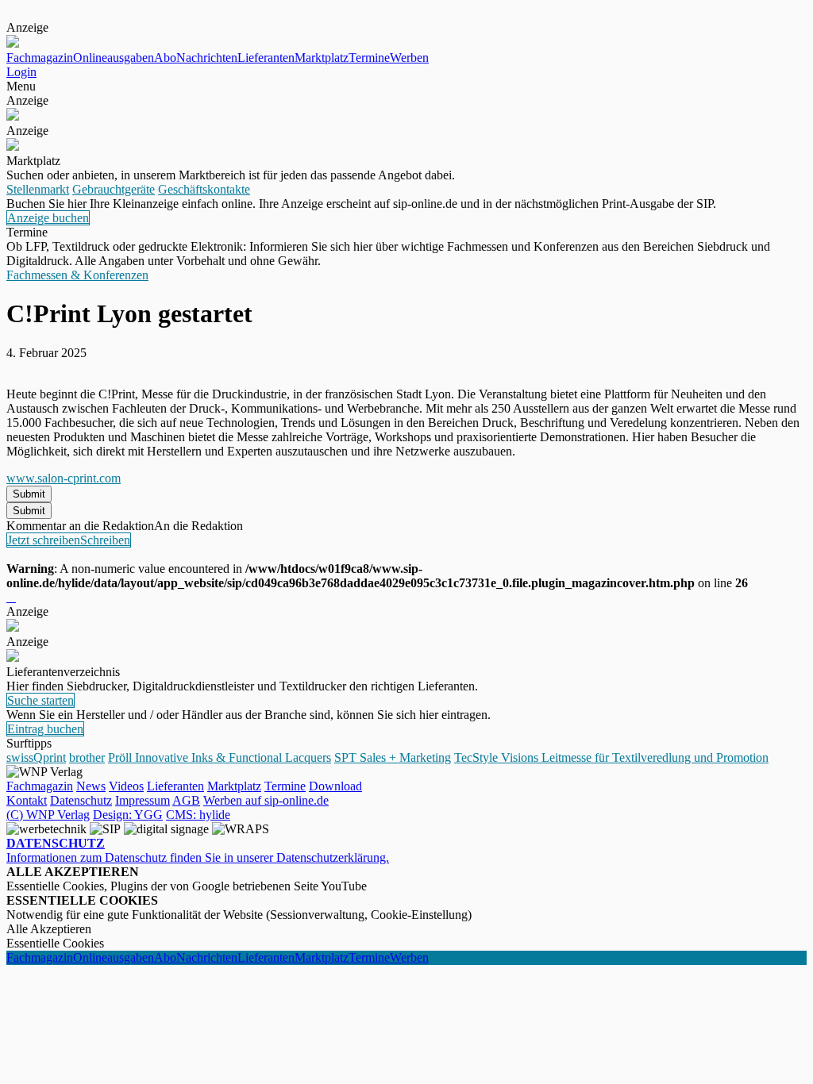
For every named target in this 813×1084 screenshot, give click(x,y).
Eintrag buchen (45, 729)
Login (21, 72)
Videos (126, 786)
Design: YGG (128, 814)
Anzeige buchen (48, 218)
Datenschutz (81, 800)
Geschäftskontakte (204, 189)
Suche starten (40, 700)
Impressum (142, 800)
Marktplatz (322, 57)
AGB (186, 800)
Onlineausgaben (113, 57)
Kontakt (26, 800)
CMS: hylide (198, 814)
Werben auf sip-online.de (266, 800)
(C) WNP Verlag (48, 814)
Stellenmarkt (37, 189)
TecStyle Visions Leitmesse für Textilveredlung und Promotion (611, 757)
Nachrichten (206, 57)
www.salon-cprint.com (63, 478)
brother (87, 757)
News (91, 786)
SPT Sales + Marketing (392, 757)
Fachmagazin (39, 57)
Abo (165, 57)
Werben (409, 57)
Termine (369, 57)
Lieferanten (266, 57)
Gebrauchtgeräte (113, 189)
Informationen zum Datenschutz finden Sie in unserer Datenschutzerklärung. (197, 850)
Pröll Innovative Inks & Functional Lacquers (219, 757)
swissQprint (36, 757)
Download (335, 786)
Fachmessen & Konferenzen (77, 275)
